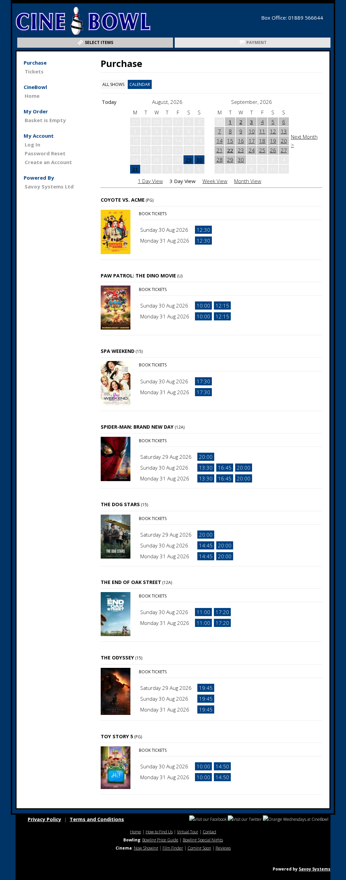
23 (241, 150)
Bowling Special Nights (203, 840)
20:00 (206, 456)
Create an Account (48, 162)
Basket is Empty (45, 120)
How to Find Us (159, 832)
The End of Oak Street (131, 582)
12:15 (222, 305)
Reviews (223, 848)
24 (252, 150)
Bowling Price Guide (160, 840)
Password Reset (45, 153)
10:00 (203, 305)
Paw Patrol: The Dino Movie (138, 275)
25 (262, 150)
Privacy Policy (44, 819)
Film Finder (173, 848)
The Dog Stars (120, 504)
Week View (214, 181)
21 (220, 150)
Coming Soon (199, 848)
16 (241, 140)
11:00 (203, 612)
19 (273, 140)
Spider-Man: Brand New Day (137, 427)
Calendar (139, 84)
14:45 (206, 545)
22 (230, 150)
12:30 (203, 229)
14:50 (222, 766)
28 (220, 159)
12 (273, 131)
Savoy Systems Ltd (49, 186)
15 (230, 140)
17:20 (222, 612)
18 (262, 140)
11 (262, 131)
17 (252, 140)
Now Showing (146, 848)
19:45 (206, 687)
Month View (247, 181)
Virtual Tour (187, 832)
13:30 (206, 467)
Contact (209, 832)
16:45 (224, 467)
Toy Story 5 (117, 736)
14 (220, 140)
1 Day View (150, 181)
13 (284, 131)
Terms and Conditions (97, 819)
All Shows (113, 84)
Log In (32, 144)
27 (284, 150)
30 (199, 159)
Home (32, 95)
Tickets (34, 71)
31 (135, 169)
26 (273, 150)
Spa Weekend (117, 351)
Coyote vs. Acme (123, 200)
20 (284, 140)
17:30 (203, 381)
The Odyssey (117, 657)
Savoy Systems (314, 869)
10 (252, 131)
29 (189, 159)
